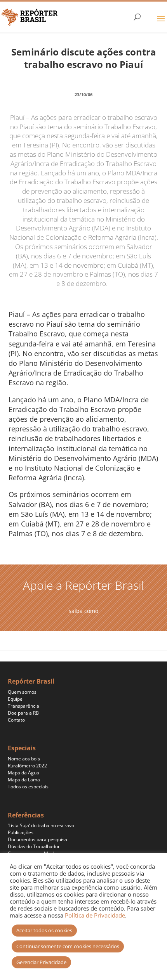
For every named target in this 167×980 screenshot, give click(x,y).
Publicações (20, 832)
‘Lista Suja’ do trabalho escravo (41, 825)
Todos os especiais (28, 786)
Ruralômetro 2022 (27, 765)
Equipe (15, 699)
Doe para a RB (23, 713)
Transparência (23, 706)
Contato (16, 720)
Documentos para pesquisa (37, 839)
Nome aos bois (24, 758)
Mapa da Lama (24, 779)
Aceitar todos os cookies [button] (44, 930)
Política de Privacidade (95, 915)
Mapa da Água (23, 772)
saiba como (83, 611)
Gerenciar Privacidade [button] (41, 962)
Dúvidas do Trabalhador (34, 846)
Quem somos (22, 692)
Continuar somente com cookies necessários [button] (67, 946)
